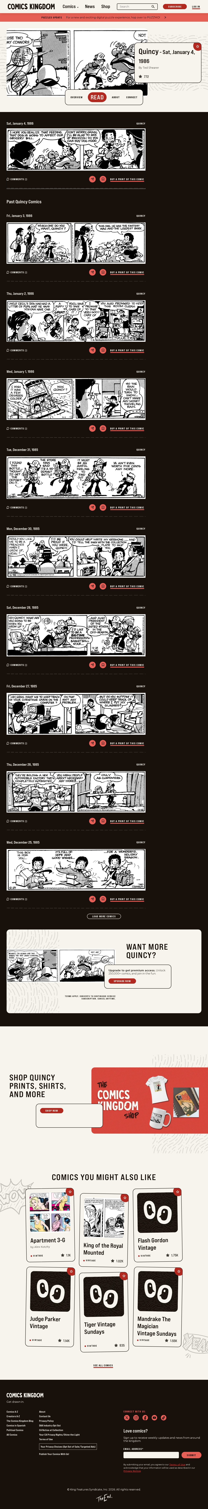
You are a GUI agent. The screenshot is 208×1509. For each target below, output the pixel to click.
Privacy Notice (132, 1471)
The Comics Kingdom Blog (20, 1420)
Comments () (19, 179)
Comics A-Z (12, 1411)
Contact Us (44, 1416)
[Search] (153, 7)
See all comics (103, 1365)
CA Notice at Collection (51, 1430)
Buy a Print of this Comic (127, 179)
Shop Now (51, 1110)
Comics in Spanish (16, 1425)
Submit (191, 1455)
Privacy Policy (46, 1420)
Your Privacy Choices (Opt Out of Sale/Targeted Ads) (68, 1446)
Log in (196, 6)
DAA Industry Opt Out (50, 1425)
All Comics (12, 1434)
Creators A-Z (13, 1416)
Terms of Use (46, 1439)
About (42, 1411)
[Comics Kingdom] (25, 1395)
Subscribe (175, 6)
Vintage (38, 1255)
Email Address (133, 1449)
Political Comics (15, 1430)
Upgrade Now (122, 981)
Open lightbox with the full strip (76, 149)
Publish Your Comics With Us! (54, 1454)
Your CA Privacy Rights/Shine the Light (59, 1434)
